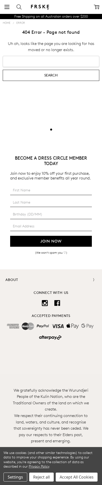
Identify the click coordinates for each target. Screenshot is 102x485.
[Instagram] (45, 303)
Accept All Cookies (77, 477)
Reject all (41, 477)
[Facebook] (57, 303)
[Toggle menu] (7, 7)
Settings (15, 477)
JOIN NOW (51, 241)
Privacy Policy (39, 466)
